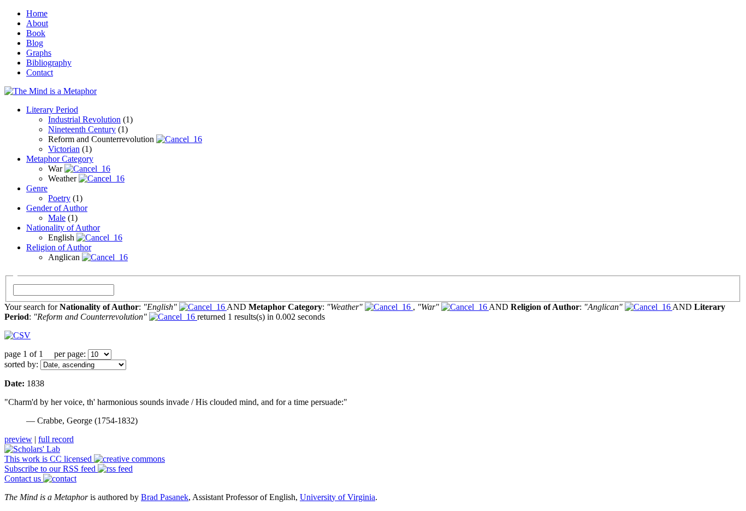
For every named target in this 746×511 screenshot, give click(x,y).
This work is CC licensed (49, 458)
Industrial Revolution (84, 119)
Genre (37, 188)
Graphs (38, 52)
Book (35, 33)
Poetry (59, 198)
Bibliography (49, 62)
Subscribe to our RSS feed (51, 468)
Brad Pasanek (164, 497)
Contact (39, 72)
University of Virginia (337, 497)
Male (57, 217)
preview (18, 439)
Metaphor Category (59, 158)
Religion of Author (58, 247)
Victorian (64, 149)
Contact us (23, 478)
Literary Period (52, 109)
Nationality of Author (63, 227)
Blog (34, 43)
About (37, 23)
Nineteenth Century (82, 129)
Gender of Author (56, 208)
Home (37, 13)
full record (56, 439)
